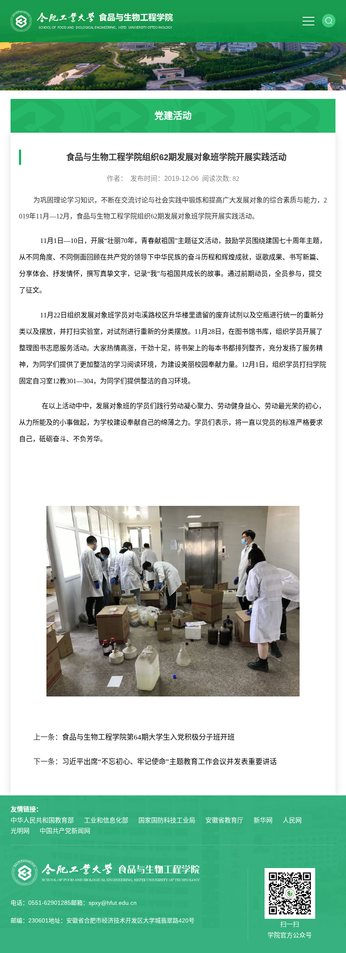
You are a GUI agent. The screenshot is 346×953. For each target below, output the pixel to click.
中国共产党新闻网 (65, 830)
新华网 (263, 820)
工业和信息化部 (106, 820)
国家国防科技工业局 (166, 820)
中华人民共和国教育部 (42, 820)
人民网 (292, 820)
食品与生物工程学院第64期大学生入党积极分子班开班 (148, 737)
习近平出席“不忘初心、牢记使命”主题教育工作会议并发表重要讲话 (169, 762)
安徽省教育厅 (224, 820)
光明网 (20, 830)
